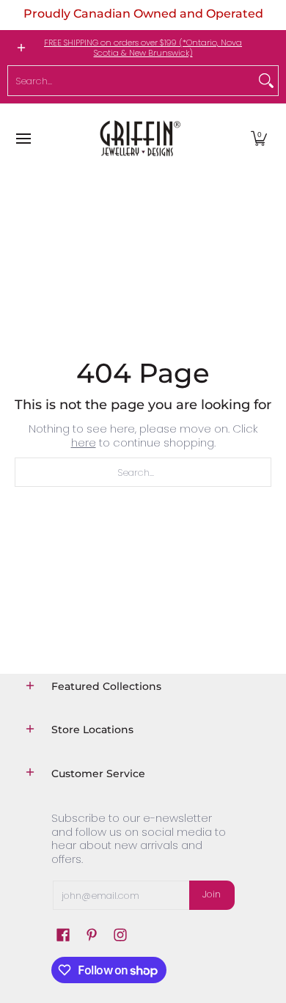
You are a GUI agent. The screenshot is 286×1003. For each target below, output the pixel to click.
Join (211, 894)
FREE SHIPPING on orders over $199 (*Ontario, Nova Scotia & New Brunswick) (143, 48)
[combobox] (131, 80)
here (83, 442)
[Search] (266, 80)
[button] (258, 138)
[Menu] (23, 138)
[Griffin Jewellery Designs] (139, 138)
